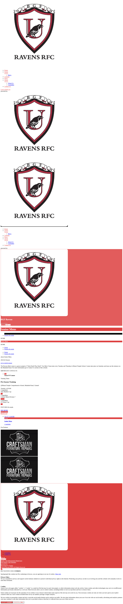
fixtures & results (9, 335)
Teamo (11, 565)
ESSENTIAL (18, 602)
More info (58, 574)
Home (6, 347)
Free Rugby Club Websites (8, 562)
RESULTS (4, 413)
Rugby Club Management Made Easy (11, 561)
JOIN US (7, 89)
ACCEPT (6, 602)
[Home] (34, 67)
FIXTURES (4, 412)
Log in (3, 89)
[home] (34, 226)
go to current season (6, 363)
